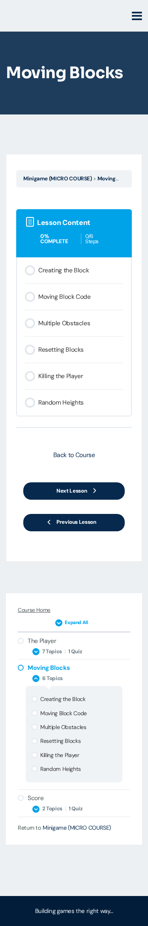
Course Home (34, 610)
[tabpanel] (74, 197)
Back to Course (74, 455)
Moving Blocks (115, 178)
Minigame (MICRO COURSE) (57, 178)
